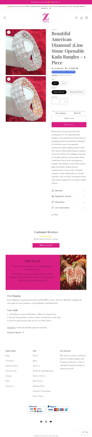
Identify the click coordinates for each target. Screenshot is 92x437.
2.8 (63, 83)
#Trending (10, 361)
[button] (4, 17)
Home (8, 356)
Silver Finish (59, 92)
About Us (36, 366)
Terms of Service (39, 376)
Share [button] (56, 214)
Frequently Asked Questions (43, 371)
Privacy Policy (38, 396)
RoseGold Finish (76, 92)
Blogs (8, 381)
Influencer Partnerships (42, 391)
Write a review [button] (45, 245)
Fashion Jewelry (12, 366)
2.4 (55, 83)
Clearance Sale (11, 371)
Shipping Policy (39, 386)
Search (35, 356)
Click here (11, 328)
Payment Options (14, 333)
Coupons (9, 376)
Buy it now (69, 125)
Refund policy (38, 381)
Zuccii (41, 436)
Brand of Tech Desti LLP (50, 436)
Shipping (54, 75)
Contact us (9, 386)
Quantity (55, 97)
